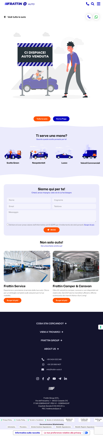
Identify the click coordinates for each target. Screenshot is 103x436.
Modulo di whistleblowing (55, 420)
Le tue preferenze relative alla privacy (62, 432)
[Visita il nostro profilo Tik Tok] (48, 378)
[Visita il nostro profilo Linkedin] (65, 378)
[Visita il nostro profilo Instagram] (37, 378)
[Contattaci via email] (42, 369)
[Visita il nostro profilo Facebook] (43, 378)
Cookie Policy (20, 420)
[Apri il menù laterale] (98, 4)
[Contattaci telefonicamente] (43, 359)
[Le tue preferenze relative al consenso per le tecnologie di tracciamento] (100, 327)
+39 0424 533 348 (54, 359)
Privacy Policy (7, 420)
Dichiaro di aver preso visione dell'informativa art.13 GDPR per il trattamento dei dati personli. (51, 225)
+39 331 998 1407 (54, 364)
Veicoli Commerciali (90, 163)
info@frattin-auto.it (54, 369)
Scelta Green (13, 162)
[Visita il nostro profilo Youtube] (54, 378)
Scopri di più (89, 225)
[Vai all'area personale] (92, 3)
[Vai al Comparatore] (87, 3)
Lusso (64, 162)
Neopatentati (38, 162)
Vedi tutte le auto (17, 17)
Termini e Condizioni (36, 420)
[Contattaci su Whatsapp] (43, 364)
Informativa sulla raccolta (27, 432)
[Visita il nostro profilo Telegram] (59, 378)
